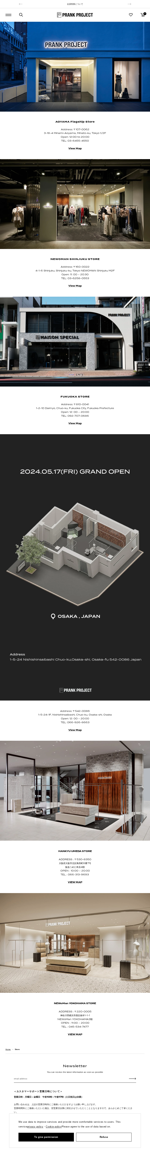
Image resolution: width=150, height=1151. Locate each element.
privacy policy (35, 1126)
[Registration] (132, 1079)
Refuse (104, 1137)
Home (8, 1049)
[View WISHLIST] (131, 15)
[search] (21, 15)
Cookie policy (53, 1126)
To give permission (46, 1137)
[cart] (142, 15)
